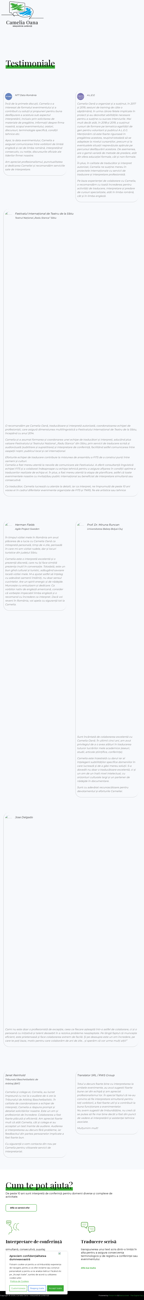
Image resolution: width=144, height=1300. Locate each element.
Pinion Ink (113, 1295)
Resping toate (37, 1288)
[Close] (62, 1253)
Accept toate (55, 1288)
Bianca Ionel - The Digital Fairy (131, 1295)
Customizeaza (18, 1288)
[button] (21, 1207)
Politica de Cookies (19, 1281)
